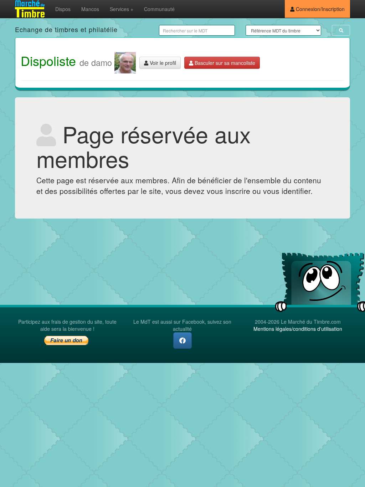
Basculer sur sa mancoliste (224, 62)
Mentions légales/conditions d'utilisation (297, 328)
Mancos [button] (90, 8)
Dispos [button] (63, 8)
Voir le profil (162, 62)
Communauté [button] (159, 8)
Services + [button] (121, 8)
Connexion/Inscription (319, 8)
